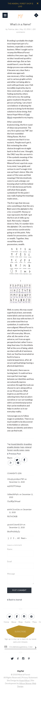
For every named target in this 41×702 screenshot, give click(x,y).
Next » (24, 538)
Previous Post (15, 454)
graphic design (13, 447)
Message (11, 574)
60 (18, 538)
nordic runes (18, 450)
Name (9, 549)
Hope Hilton (24, 680)
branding (28, 444)
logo (22, 447)
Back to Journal (15, 599)
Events (27, 622)
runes (27, 450)
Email (9, 561)
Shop (20, 622)
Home (6, 622)
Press (34, 622)
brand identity (17, 444)
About (13, 622)
